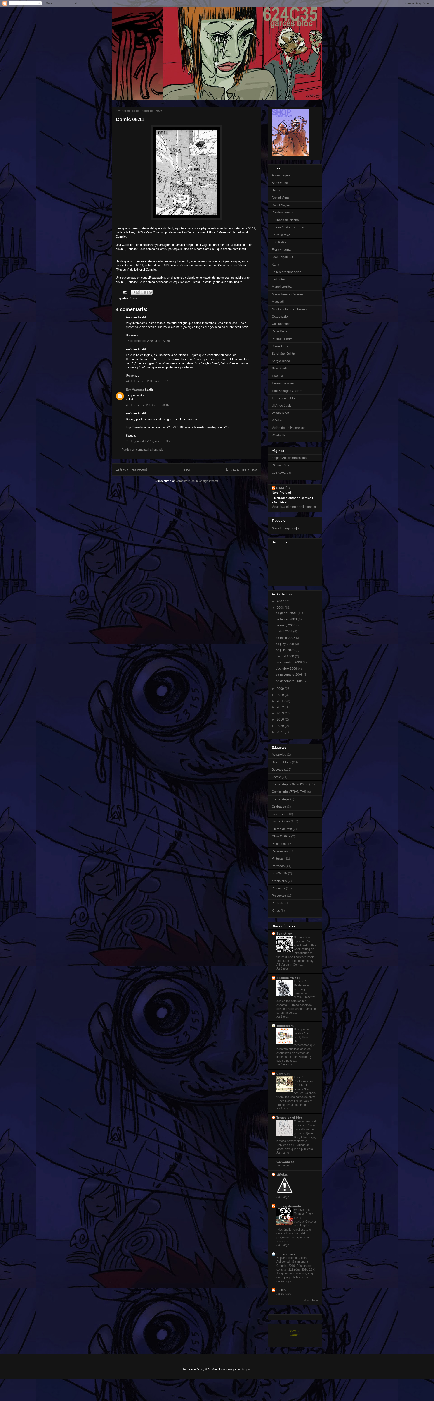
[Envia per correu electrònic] (133, 292)
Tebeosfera (285, 1025)
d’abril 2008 (284, 631)
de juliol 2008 (285, 650)
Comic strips (280, 799)
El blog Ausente (288, 1206)
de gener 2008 (286, 613)
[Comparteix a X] (141, 292)
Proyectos (279, 895)
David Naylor (281, 205)
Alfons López (281, 175)
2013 (281, 713)
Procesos (278, 888)
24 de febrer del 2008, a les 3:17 (147, 381)
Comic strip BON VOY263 (290, 784)
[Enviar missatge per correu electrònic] (125, 292)
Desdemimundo (283, 212)
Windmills (278, 435)
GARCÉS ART (282, 472)
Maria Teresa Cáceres (287, 294)
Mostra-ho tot (311, 1300)
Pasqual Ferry (282, 338)
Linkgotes (278, 279)
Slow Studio (280, 368)
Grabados (279, 806)
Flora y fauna (281, 249)
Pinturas (277, 858)
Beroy (276, 190)
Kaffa (275, 264)
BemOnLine (280, 182)
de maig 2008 (286, 637)
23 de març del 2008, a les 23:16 (147, 405)
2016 (281, 719)
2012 (281, 707)
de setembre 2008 (289, 662)
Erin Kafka (279, 242)
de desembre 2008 (290, 681)
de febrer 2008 (287, 619)
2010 (281, 695)
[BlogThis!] (137, 292)
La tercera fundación (286, 272)
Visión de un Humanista (289, 427)
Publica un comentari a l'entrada (142, 449)
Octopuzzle (280, 316)
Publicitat (278, 903)
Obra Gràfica (281, 836)
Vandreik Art (280, 413)
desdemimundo (288, 978)
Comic (134, 298)
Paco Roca (279, 331)
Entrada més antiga (241, 469)
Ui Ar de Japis (281, 405)
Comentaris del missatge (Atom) (197, 481)
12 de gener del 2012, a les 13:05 (148, 441)
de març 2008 (286, 625)
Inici (186, 469)
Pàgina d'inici (281, 465)
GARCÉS (283, 488)
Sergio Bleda (281, 361)
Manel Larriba (282, 286)
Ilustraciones (281, 821)
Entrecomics (286, 1254)
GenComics (285, 1162)
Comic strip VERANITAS (289, 791)
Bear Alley (284, 933)
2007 (281, 601)
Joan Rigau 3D (282, 257)
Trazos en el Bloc (284, 398)
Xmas (276, 910)
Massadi (278, 301)
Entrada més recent (131, 469)
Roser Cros (280, 346)
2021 (281, 732)
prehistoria (279, 881)
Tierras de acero (283, 383)
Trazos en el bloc (289, 1117)
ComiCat (283, 1073)
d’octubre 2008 (287, 668)
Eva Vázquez (135, 389)
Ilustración (279, 814)
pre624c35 (279, 873)
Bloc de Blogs (281, 762)
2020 (281, 726)
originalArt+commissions (289, 458)
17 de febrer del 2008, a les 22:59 (148, 340)
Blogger (245, 1369)
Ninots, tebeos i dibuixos (289, 309)
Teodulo (277, 376)
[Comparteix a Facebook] (146, 292)
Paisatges (279, 843)
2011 (280, 701)
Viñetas (277, 420)
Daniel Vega (280, 197)
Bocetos (277, 769)
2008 (281, 607)
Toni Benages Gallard (287, 391)
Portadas (278, 866)
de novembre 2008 (290, 674)
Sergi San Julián (283, 353)
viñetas (282, 1174)
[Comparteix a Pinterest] (150, 292)
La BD (281, 1290)
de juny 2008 (285, 644)
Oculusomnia (281, 324)
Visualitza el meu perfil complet (294, 506)
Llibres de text (282, 829)
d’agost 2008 (285, 656)
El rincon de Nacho (285, 220)
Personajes (280, 851)
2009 (281, 688)
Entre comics (281, 235)
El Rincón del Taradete (288, 227)
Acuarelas (279, 754)
